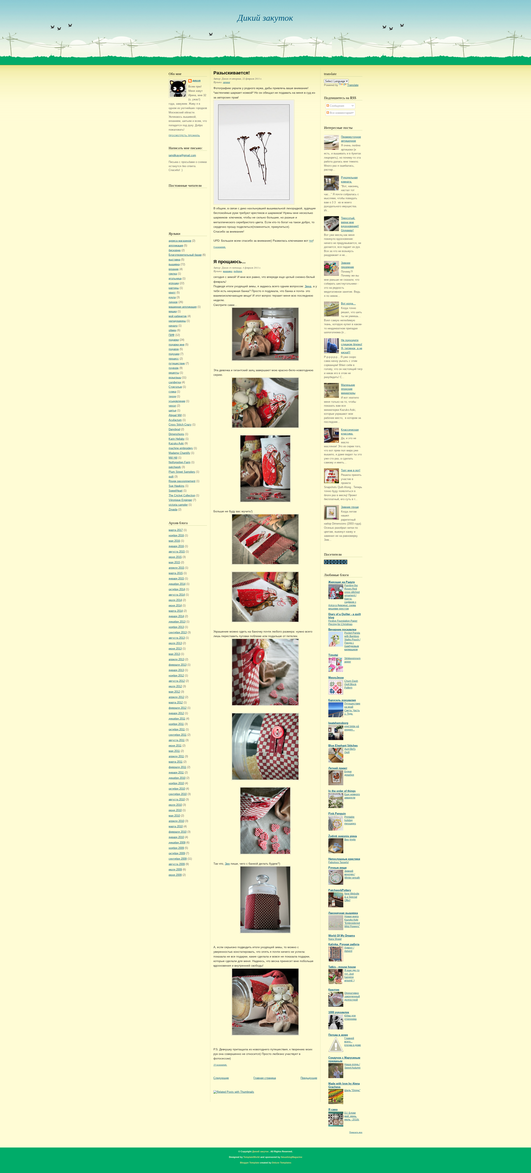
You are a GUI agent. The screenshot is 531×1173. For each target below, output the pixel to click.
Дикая (196, 81)
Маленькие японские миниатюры (348, 389)
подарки (174, 339)
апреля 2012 (176, 697)
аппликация (176, 245)
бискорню (175, 250)
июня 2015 (175, 557)
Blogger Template (249, 1162)
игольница (175, 278)
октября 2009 (177, 853)
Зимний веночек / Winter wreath (352, 874)
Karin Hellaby (177, 438)
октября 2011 (177, 729)
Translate (352, 85)
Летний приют (337, 768)
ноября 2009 (176, 847)
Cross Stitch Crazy (180, 424)
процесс (174, 358)
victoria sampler (178, 504)
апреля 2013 (176, 659)
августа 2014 (177, 594)
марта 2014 (176, 610)
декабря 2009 (177, 842)
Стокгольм (175, 386)
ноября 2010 (176, 783)
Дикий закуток (265, 17)
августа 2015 (177, 551)
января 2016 (176, 546)
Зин (227, 863)
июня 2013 (175, 648)
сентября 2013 (178, 632)
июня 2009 (175, 874)
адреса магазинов (180, 240)
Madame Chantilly (179, 452)
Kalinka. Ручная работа (343, 944)
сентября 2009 (178, 858)
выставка (174, 259)
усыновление (177, 401)
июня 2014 (175, 605)
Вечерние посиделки (342, 629)
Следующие (221, 1078)
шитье (172, 410)
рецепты (174, 372)
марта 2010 (176, 826)
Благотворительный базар (185, 254)
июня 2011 (175, 745)
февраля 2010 (177, 831)
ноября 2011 (176, 724)
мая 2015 (174, 562)
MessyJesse (336, 677)
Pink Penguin (337, 813)
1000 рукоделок (338, 1012)
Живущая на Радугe (341, 582)
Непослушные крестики (344, 858)
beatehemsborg (338, 723)
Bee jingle (350, 839)
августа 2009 (177, 864)
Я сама (332, 1109)
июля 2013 (175, 643)
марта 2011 (176, 761)
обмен (172, 330)
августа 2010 (177, 799)
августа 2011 (177, 740)
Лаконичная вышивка (343, 913)
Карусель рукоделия (342, 700)
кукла (172, 297)
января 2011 (176, 772)
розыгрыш (175, 377)
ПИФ (171, 335)
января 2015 (176, 578)
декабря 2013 (177, 621)
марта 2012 (176, 702)
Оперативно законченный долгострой (352, 996)
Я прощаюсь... (229, 261)
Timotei (333, 655)
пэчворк (174, 368)
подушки (174, 353)
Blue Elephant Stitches (343, 745)
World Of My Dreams (341, 935)
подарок (174, 349)
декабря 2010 (177, 777)
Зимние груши (350, 507)
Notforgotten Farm (179, 462)
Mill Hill (173, 457)
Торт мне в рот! (350, 470)
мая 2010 (174, 815)
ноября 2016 (176, 535)
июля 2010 (175, 804)
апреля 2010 (176, 821)
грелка (173, 273)
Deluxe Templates (281, 1162)
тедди (172, 396)
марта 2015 (176, 573)
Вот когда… (348, 303)
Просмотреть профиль (184, 135)
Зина (308, 286)
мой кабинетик (178, 316)
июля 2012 (175, 686)
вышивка (174, 264)
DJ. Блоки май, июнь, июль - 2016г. (351, 1116)
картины (174, 288)
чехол (172, 405)
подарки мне (176, 344)
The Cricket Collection (182, 495)
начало (173, 325)
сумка (172, 391)
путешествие (177, 363)
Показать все (355, 1132)
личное (173, 302)
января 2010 (176, 837)
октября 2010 (177, 788)
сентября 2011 (177, 734)
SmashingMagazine (291, 1157)
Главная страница (264, 1078)
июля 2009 (175, 869)
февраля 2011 (177, 767)
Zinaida (173, 509)
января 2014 (176, 616)
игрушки (174, 283)
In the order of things (342, 791)
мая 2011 (174, 751)
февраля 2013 (177, 664)
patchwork (175, 467)
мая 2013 (174, 654)
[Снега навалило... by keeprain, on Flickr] (253, 203)
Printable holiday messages (350, 820)
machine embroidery (181, 448)
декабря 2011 (177, 718)
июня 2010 (175, 810)
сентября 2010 (178, 794)
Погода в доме (338, 1034)
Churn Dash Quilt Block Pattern (351, 684)
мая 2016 (174, 540)
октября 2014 (177, 589)
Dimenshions (176, 434)
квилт (172, 292)
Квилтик (333, 989)
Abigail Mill (175, 415)
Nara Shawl (335, 939)
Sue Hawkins (176, 485)
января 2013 (176, 670)
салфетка (175, 382)
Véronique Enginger (180, 500)
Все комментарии (340, 112)
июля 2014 (175, 600)
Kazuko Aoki (176, 443)
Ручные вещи (337, 867)
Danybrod (174, 429)
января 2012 (176, 713)
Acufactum (175, 420)
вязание (174, 269)
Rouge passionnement (182, 481)
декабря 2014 (177, 583)
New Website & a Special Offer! (351, 897)
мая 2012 (174, 691)
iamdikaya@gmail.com (182, 155)
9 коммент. (219, 246)
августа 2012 (177, 680)
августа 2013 (177, 637)
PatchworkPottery (339, 890)
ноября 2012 (176, 675)
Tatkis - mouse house (342, 966)
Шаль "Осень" (352, 1090)
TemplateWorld (251, 1157)
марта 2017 (176, 530)
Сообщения (336, 105)
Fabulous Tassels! (338, 862)
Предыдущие (309, 1078)
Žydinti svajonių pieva (342, 836)
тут (311, 240)
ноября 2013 (176, 627)
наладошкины (177, 320)
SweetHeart (176, 490)
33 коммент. (220, 1064)
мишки (173, 311)
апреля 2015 (176, 567)
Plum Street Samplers (182, 471)
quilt (171, 476)
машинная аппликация (183, 306)
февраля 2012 (177, 707)
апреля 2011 (176, 756)
